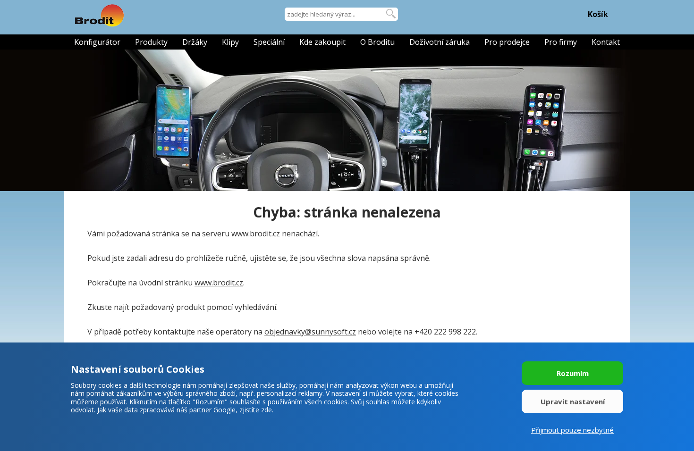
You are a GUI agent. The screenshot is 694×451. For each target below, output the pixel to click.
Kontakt (606, 42)
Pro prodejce (507, 42)
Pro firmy (560, 42)
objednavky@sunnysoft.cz (310, 331)
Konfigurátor (97, 42)
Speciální (269, 42)
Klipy (230, 42)
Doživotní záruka (439, 42)
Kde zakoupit (322, 42)
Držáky (194, 42)
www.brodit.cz (219, 282)
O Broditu (377, 42)
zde (266, 409)
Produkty (151, 42)
